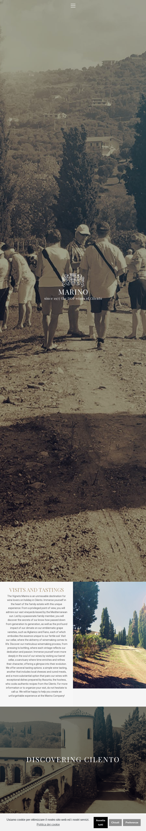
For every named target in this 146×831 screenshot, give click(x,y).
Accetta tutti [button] (100, 822)
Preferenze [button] (132, 822)
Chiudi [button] (115, 822)
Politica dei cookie (48, 824)
